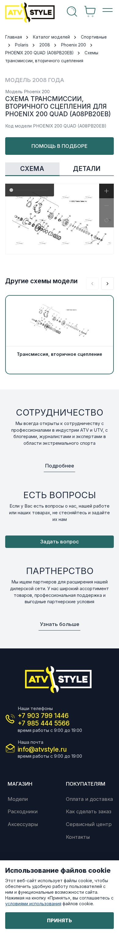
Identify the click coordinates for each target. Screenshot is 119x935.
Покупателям (85, 784)
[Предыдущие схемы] (92, 283)
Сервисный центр (89, 824)
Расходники (23, 811)
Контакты (78, 837)
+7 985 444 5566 (44, 723)
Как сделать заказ (88, 811)
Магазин (20, 784)
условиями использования (33, 903)
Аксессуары (23, 824)
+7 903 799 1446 (43, 715)
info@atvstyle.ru (42, 749)
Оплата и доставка (89, 799)
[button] (106, 191)
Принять (59, 920)
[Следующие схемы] (107, 283)
